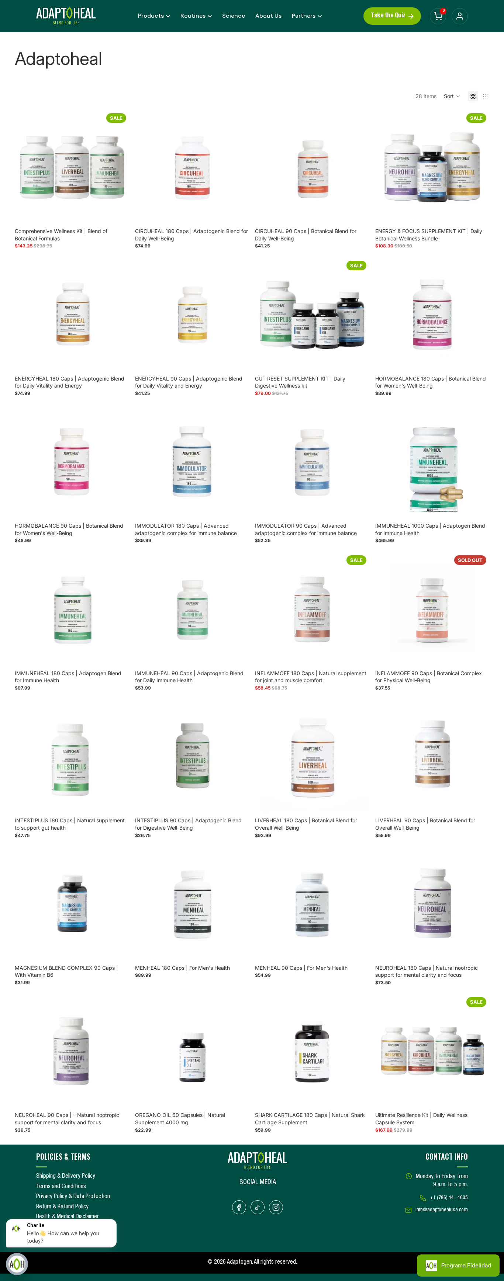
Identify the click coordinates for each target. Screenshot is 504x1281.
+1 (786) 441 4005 (449, 1198)
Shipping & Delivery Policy (65, 1177)
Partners (303, 16)
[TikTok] (258, 1207)
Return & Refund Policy (62, 1207)
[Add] (117, 213)
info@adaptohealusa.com (441, 1210)
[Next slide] (118, 167)
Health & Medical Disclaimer (67, 1217)
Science (233, 16)
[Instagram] (276, 1207)
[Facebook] (239, 1207)
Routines (193, 16)
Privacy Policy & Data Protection (73, 1197)
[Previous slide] (26, 167)
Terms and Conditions (61, 1187)
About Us (268, 16)
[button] (452, 96)
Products (151, 16)
